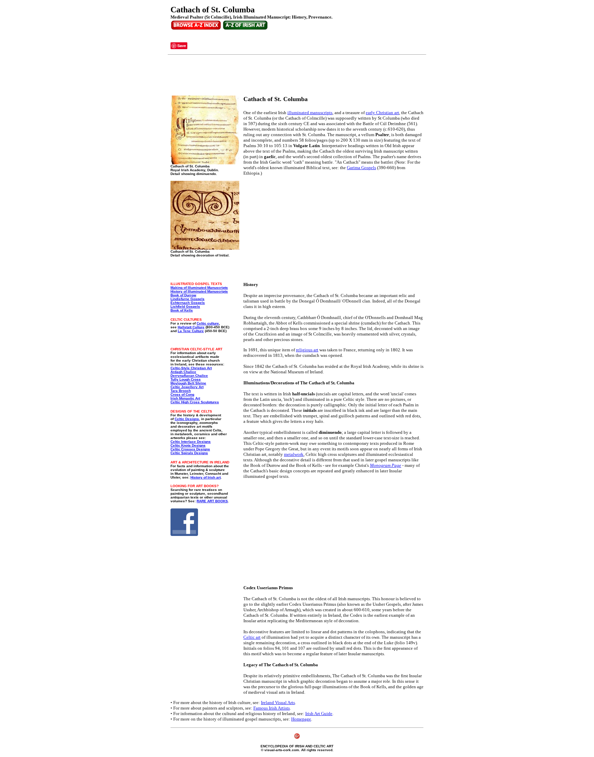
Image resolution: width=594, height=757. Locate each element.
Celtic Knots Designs (188, 445)
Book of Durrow (183, 295)
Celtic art (252, 637)
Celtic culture (208, 323)
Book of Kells (181, 310)
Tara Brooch (180, 391)
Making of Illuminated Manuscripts (199, 287)
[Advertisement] (295, 75)
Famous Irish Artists (271, 708)
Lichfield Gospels (185, 306)
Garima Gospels (361, 167)
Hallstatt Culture (191, 327)
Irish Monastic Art (185, 398)
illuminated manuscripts (309, 112)
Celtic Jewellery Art (187, 387)
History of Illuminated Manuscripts (199, 291)
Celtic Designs (187, 419)
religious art (307, 349)
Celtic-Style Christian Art (191, 368)
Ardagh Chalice (183, 372)
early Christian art (382, 112)
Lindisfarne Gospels (187, 299)
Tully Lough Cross (185, 379)
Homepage (301, 719)
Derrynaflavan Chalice (189, 375)
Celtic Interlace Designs (190, 441)
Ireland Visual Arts (278, 702)
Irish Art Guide (318, 713)
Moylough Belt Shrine (188, 383)
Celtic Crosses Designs (190, 449)
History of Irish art (205, 477)
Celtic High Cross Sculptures (194, 402)
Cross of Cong (182, 394)
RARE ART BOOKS (212, 501)
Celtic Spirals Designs (189, 453)
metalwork (294, 454)
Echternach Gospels (187, 303)
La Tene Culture (191, 331)
